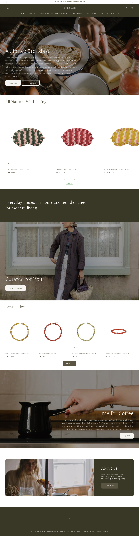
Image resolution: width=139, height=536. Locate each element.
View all (69, 183)
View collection (15, 288)
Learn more (110, 486)
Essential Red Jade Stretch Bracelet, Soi (117, 353)
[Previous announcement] (6, 2)
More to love (30, 83)
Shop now (13, 83)
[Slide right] (74, 179)
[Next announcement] (132, 2)
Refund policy (75, 531)
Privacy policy (64, 531)
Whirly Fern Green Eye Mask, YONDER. (17, 169)
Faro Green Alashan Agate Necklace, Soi (84, 353)
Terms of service (102, 531)
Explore (127, 436)
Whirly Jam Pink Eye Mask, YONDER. (66, 169)
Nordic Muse (41, 531)
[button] (7, 8)
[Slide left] (64, 179)
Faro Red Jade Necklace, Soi (47, 353)
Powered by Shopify (52, 531)
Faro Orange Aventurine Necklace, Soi (17, 353)
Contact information (88, 531)
